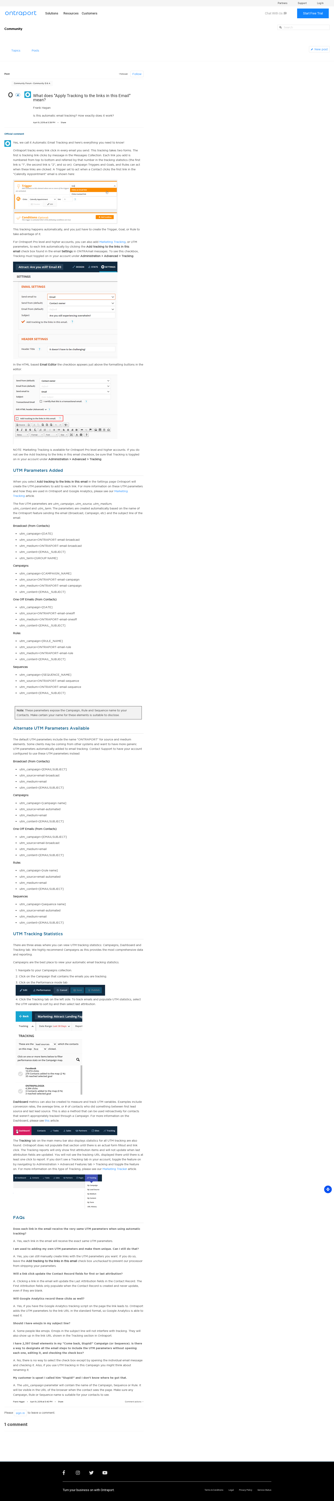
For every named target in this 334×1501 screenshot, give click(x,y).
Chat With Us (274, 13)
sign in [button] (20, 1413)
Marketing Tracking (112, 241)
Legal (231, 1490)
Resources (71, 13)
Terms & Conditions (214, 1490)
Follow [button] (137, 74)
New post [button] (321, 49)
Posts (35, 50)
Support (302, 3)
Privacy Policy (245, 1490)
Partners (282, 3)
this (47, 1120)
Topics (15, 50)
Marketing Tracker (114, 1168)
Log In (320, 3)
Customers (89, 13)
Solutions (51, 13)
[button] (18, 94)
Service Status (264, 1490)
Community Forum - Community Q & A (32, 83)
